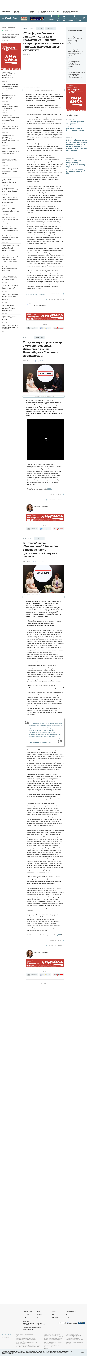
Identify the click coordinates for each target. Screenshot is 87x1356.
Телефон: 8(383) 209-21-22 (28, 1324)
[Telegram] (43, 360)
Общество (26, 1314)
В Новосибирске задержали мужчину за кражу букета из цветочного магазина (10, 128)
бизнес (40, 28)
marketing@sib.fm (28, 1329)
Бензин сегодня (32, 12)
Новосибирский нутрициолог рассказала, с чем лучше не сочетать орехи (10, 237)
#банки (42, 294)
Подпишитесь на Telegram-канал (44, 90)
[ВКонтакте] (33, 360)
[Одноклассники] (35, 360)
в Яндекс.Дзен (5, 1337)
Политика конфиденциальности (52, 1345)
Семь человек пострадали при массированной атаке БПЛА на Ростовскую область (10, 36)
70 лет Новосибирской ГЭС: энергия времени (71, 12)
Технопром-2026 (5, 11)
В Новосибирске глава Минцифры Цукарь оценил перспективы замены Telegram (10, 210)
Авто (38, 1311)
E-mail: (41, 1324)
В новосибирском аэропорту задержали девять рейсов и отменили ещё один (10, 86)
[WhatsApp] (38, 360)
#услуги (37, 294)
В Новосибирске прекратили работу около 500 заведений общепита (10, 317)
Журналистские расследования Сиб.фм (50, 12)
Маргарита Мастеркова (41, 506)
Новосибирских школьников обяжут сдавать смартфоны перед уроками (10, 268)
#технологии (30, 294)
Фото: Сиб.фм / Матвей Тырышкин (31, 394)
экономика (50, 28)
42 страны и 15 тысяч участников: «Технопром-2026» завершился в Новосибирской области (10, 139)
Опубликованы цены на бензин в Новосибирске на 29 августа (10, 219)
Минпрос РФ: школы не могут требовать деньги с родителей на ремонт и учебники (10, 287)
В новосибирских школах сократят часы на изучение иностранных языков (9, 277)
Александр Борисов (40, 306)
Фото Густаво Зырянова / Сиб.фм (31, 87)
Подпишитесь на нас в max (56, 299)
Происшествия (28, 1311)
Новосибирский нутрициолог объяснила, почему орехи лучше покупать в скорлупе (10, 228)
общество (39, 337)
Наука (39, 1317)
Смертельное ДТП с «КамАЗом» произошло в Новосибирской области (9, 180)
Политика (54, 1314)
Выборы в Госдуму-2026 (18, 12)
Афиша (53, 1311)
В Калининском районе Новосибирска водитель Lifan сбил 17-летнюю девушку (10, 190)
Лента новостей (8, 28)
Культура (26, 1317)
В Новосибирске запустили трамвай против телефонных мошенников (10, 327)
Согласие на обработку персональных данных (53, 1347)
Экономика (55, 1317)
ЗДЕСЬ (59, 935)
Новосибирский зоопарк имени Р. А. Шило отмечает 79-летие (10, 160)
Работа (68, 1314)
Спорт (68, 1317)
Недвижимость (71, 1311)
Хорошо (82, 1352)
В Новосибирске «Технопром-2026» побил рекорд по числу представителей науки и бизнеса (9, 75)
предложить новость (8, 30)
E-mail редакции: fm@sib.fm (72, 1338)
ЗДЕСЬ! (49, 489)
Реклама (26, 1321)
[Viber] (40, 360)
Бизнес (39, 1314)
